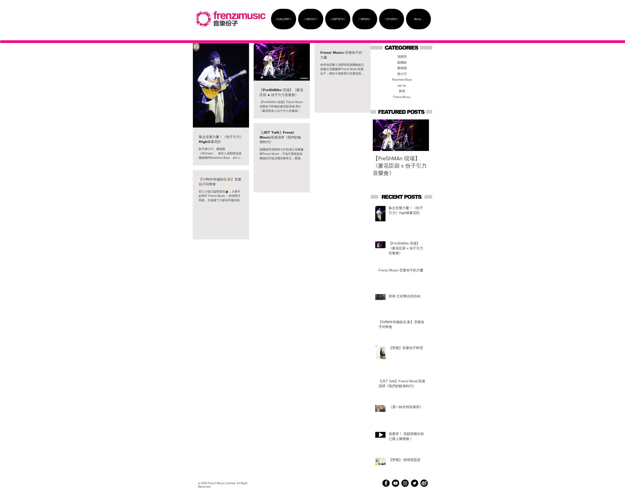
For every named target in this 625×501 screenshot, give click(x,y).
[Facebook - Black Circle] (386, 483)
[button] (310, 19)
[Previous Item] (380, 135)
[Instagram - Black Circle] (405, 483)
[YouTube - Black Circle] (395, 483)
